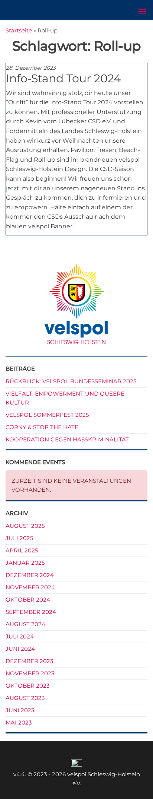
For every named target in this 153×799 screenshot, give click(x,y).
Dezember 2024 (30, 574)
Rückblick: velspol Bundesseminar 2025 (71, 381)
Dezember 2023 (29, 661)
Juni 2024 (20, 648)
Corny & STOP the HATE (42, 427)
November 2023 (30, 673)
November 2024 (30, 587)
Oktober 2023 (27, 685)
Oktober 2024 (28, 599)
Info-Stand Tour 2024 (63, 78)
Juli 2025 (19, 538)
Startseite (19, 30)
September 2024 (31, 611)
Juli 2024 (20, 636)
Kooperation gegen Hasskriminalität (67, 439)
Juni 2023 (20, 710)
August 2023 (25, 697)
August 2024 (25, 624)
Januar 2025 (25, 562)
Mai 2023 (19, 722)
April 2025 (22, 550)
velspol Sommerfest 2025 (47, 414)
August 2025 (25, 525)
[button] (142, 11)
